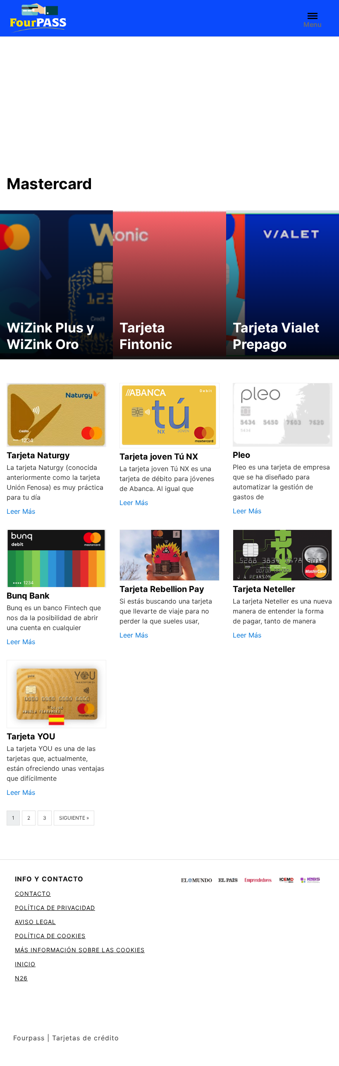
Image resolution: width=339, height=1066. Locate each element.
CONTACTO (33, 893)
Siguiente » (74, 818)
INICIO (25, 963)
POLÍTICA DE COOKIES (50, 935)
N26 (21, 978)
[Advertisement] (169, 99)
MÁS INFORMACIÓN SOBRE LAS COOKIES (80, 949)
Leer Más (21, 511)
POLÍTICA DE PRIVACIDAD (55, 907)
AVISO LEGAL (35, 921)
